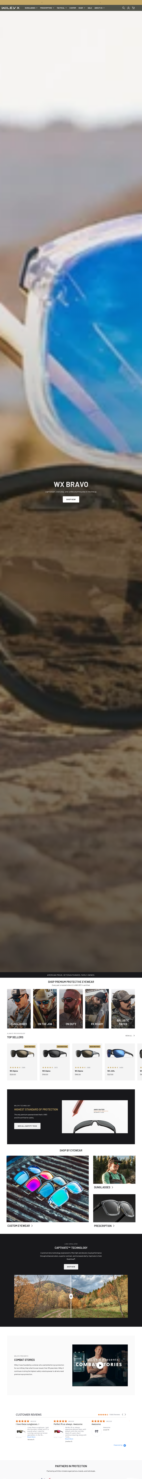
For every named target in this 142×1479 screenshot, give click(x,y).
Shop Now (71, 499)
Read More (75, 1437)
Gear (81, 8)
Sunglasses (30, 8)
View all (128, 1036)
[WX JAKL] (120, 1053)
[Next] (100, 2)
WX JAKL (111, 1071)
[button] (123, 1414)
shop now (71, 1267)
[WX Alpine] (22, 1053)
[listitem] (76, 1430)
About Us (98, 8)
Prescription (46, 8)
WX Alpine (14, 1071)
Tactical (61, 8)
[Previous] (42, 2)
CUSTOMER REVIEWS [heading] (28, 1414)
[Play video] (100, 1365)
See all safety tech (27, 1126)
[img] (71, 1296)
